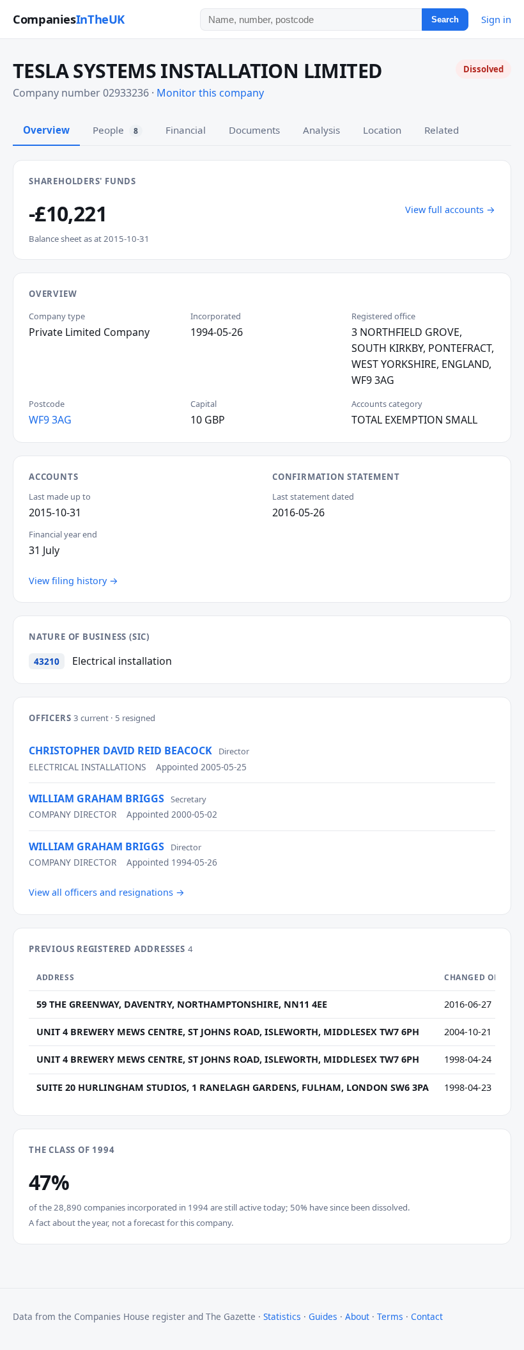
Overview (46, 129)
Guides (323, 1316)
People (115, 129)
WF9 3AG (50, 420)
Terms (390, 1316)
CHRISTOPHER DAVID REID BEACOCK (120, 750)
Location (382, 129)
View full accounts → (450, 209)
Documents (254, 129)
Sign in (496, 19)
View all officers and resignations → (107, 892)
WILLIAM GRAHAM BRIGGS (96, 798)
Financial (186, 129)
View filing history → (73, 581)
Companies (69, 19)
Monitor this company (210, 93)
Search (445, 19)
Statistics (282, 1316)
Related (441, 129)
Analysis (321, 129)
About (357, 1316)
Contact (427, 1316)
